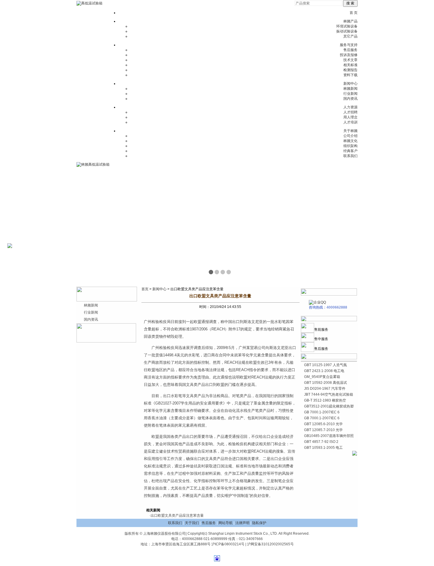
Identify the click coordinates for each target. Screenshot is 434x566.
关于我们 (192, 523)
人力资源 (350, 107)
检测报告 (350, 70)
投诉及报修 (349, 55)
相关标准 (350, 65)
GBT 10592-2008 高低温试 (325, 383)
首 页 (354, 13)
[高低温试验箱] (89, 3)
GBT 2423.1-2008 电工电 (324, 371)
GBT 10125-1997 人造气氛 (325, 365)
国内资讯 (350, 99)
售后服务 (350, 50)
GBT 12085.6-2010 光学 (323, 424)
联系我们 (350, 156)
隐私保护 (259, 523)
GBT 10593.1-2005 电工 (323, 448)
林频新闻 (350, 89)
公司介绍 (350, 136)
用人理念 (350, 117)
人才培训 (350, 122)
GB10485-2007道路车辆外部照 (329, 436)
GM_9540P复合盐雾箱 (322, 377)
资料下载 (350, 75)
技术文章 (350, 60)
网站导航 (225, 523)
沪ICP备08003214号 (227, 544)
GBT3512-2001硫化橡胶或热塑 (329, 406)
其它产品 (350, 36)
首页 (145, 289)
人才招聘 (350, 112)
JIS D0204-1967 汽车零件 (324, 388)
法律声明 (242, 523)
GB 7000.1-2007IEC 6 (322, 412)
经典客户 (350, 151)
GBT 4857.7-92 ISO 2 (321, 442)
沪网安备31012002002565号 (270, 544)
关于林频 (350, 131)
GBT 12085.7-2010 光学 (323, 430)
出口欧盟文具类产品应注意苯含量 (177, 515)
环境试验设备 (347, 26)
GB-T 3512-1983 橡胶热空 (325, 400)
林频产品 (350, 21)
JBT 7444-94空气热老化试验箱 (328, 394)
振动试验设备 (347, 31)
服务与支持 (349, 45)
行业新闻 (350, 94)
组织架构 (350, 146)
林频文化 (350, 141)
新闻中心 (350, 83)
